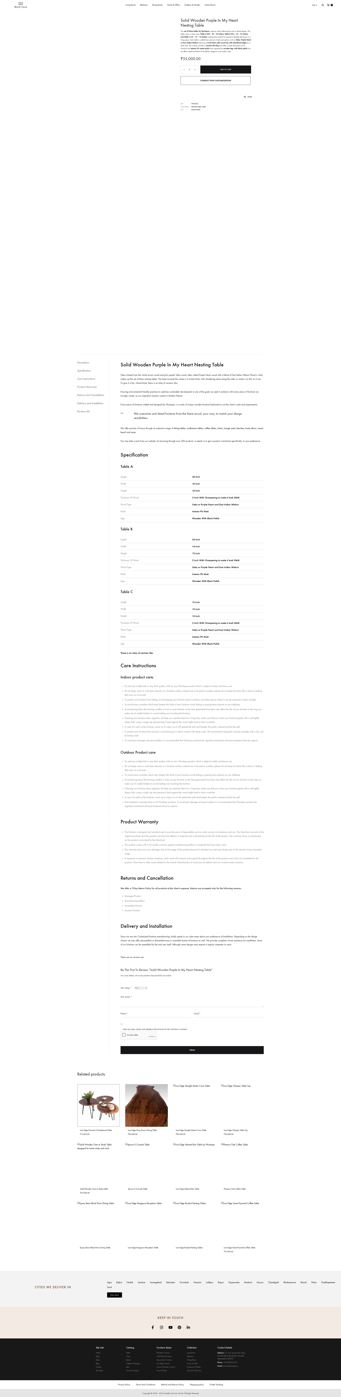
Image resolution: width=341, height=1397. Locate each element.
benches (240, 428)
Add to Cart (225, 69)
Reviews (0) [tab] (83, 411)
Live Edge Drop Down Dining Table (142, 1130)
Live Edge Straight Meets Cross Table (191, 1130)
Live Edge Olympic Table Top (236, 1130)
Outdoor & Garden (192, 5)
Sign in (314, 5)
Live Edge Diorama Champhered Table (96, 1130)
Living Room (131, 5)
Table (204, 107)
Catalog (130, 1347)
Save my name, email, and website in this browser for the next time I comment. (155, 1029)
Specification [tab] (84, 370)
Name (124, 1013)
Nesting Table (196, 107)
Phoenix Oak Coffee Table (235, 1189)
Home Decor (210, 5)
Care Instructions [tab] (86, 378)
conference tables (195, 428)
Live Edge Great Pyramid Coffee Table (239, 1247)
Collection (192, 1347)
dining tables (180, 428)
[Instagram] (161, 1327)
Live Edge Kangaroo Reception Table (143, 1247)
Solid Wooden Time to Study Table (94, 1189)
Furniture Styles (164, 1347)
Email (197, 1013)
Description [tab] (83, 362)
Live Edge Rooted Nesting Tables (189, 1247)
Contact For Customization (215, 80)
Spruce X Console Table (137, 1189)
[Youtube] (170, 1327)
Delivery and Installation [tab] (90, 403)
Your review (126, 996)
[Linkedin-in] (188, 1327)
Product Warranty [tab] (87, 386)
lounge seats (229, 428)
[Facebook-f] (153, 1327)
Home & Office (173, 5)
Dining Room (157, 5)
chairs (220, 428)
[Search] (322, 5)
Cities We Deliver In (53, 1287)
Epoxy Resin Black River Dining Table (95, 1247)
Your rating (126, 988)
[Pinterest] (179, 1327)
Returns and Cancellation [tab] (90, 395)
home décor (250, 428)
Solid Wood (195, 110)
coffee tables (210, 428)
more (133, 432)
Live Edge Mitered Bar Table (187, 1189)
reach (199, 441)
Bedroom (144, 5)
